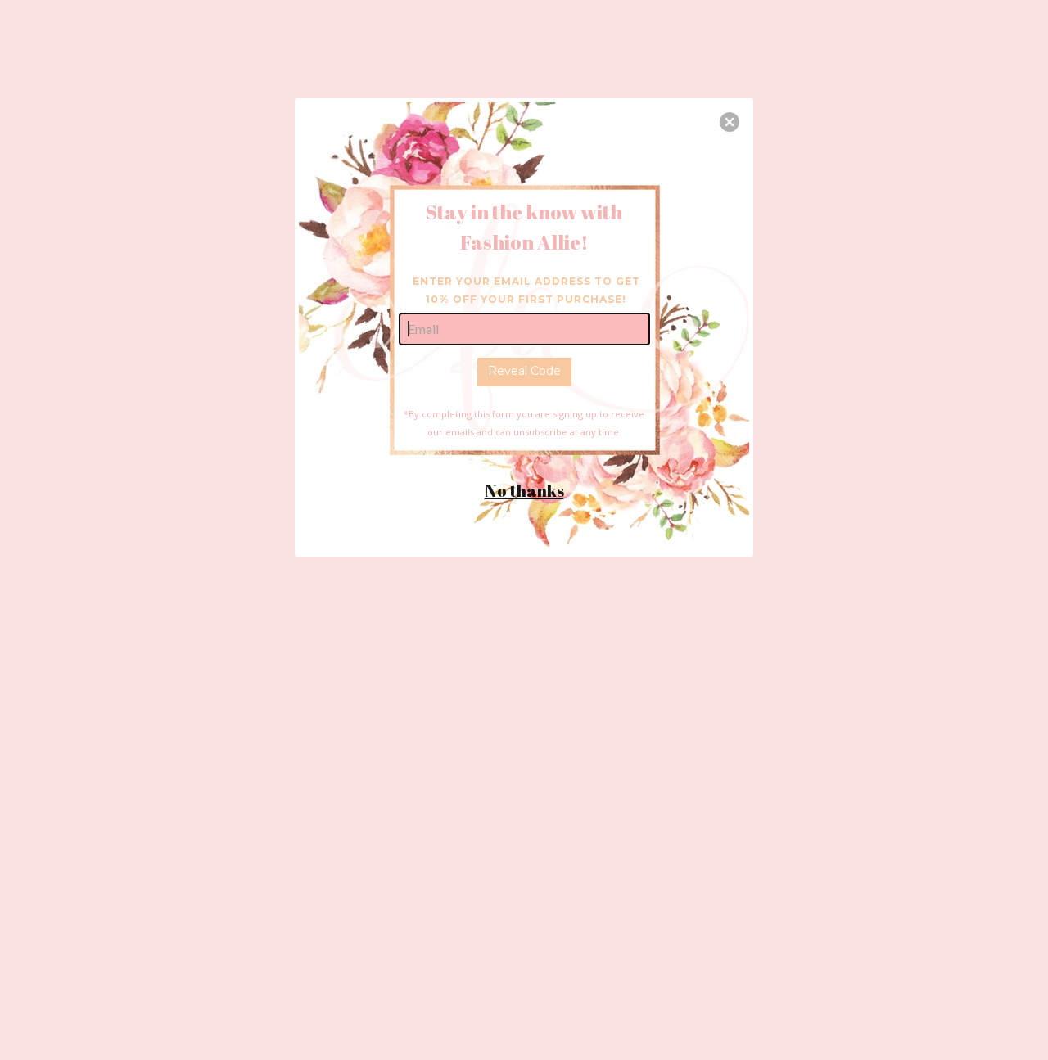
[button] (729, 122)
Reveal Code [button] (524, 370)
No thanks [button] (524, 491)
